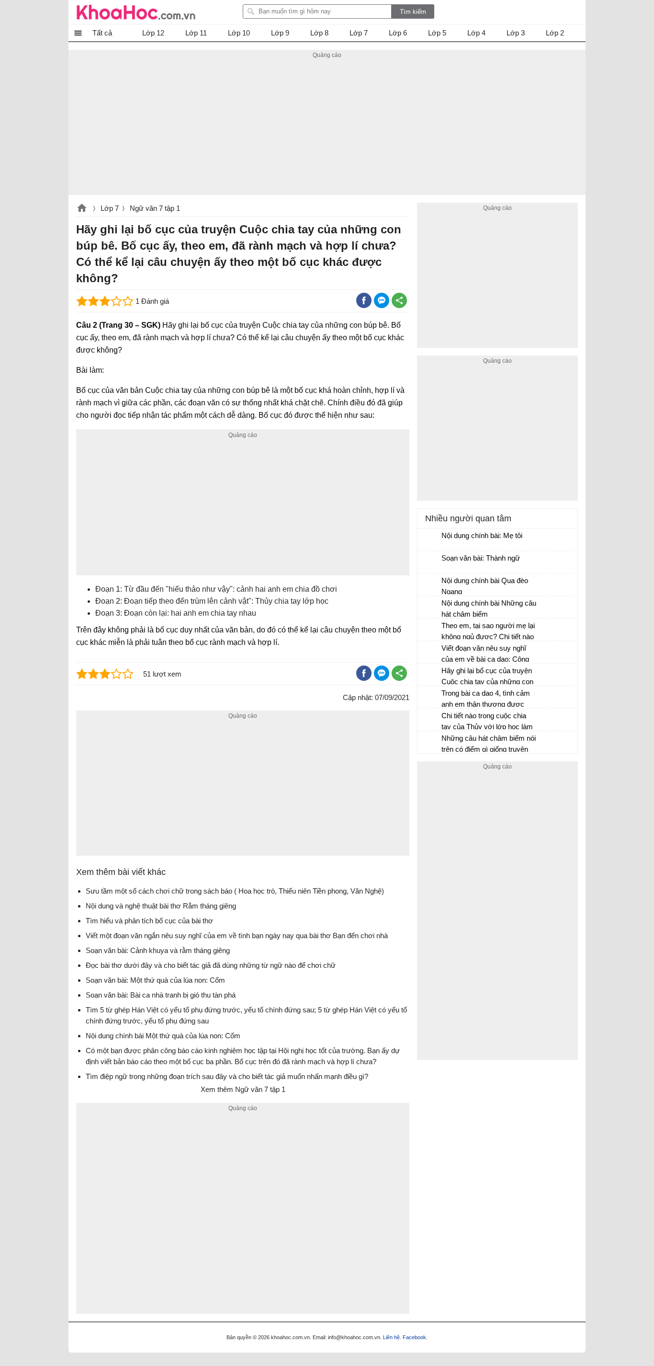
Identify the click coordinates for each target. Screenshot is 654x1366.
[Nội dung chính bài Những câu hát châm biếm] (430, 607)
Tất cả (102, 33)
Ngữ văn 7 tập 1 (155, 208)
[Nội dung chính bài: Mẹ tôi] (430, 540)
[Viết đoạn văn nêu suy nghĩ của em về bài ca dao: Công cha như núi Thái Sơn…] (430, 652)
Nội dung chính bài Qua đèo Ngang (484, 586)
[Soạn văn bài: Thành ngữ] (430, 562)
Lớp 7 (110, 208)
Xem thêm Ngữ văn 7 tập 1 (243, 1089)
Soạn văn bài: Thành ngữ (480, 558)
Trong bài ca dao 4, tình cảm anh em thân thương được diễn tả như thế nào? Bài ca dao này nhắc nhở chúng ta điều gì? (485, 700)
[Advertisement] (327, 128)
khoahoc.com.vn (82, 209)
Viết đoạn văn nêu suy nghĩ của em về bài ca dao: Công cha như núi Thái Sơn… (485, 655)
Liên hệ (391, 1337)
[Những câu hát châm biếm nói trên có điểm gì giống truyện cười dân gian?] (430, 742)
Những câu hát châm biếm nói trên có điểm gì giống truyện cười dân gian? (488, 745)
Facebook (414, 1337)
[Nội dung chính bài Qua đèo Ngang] (430, 585)
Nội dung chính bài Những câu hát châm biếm (488, 608)
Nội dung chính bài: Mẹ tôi (481, 535)
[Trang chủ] (136, 12)
